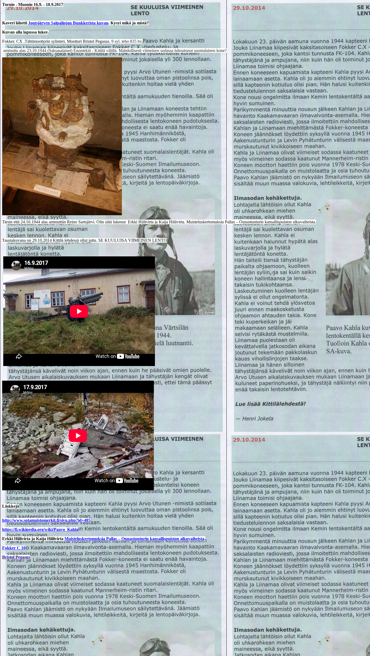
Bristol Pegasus (16, 557)
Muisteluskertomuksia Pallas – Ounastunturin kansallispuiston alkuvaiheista (134, 538)
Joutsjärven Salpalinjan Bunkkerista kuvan (68, 23)
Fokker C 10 (13, 548)
